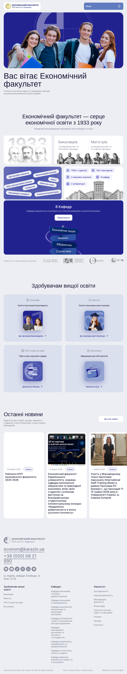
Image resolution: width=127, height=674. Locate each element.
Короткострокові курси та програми (103, 611)
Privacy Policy (74, 670)
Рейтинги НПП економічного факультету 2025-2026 (20, 476)
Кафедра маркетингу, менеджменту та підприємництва (61, 644)
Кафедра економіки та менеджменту (60, 601)
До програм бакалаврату (31, 336)
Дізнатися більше (30, 386)
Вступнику (9, 606)
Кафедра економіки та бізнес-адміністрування (60, 593)
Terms (65, 670)
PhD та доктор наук (13, 602)
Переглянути (63, 217)
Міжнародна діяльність (100, 600)
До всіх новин (111, 419)
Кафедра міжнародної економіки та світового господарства (58, 632)
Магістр (7, 598)
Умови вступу (92, 386)
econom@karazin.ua (24, 549)
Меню (88, 6)
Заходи (97, 621)
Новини (28, 469)
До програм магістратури (92, 336)
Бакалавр (8, 594)
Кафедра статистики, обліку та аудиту (61, 651)
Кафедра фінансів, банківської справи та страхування (61, 659)
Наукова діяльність (103, 595)
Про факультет (101, 591)
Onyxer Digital (117, 670)
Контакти (98, 625)
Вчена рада (99, 606)
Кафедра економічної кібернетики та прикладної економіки (61, 611)
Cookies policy (87, 670)
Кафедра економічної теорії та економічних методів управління (61, 621)
